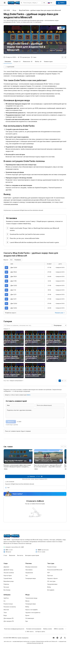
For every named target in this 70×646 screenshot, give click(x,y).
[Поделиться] (65, 57)
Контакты (20, 555)
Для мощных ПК (8, 618)
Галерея (16, 61)
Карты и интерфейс (31, 609)
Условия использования (33, 629)
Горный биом (8, 578)
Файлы (38, 61)
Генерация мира (30, 578)
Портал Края (8, 575)
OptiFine (6, 598)
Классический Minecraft (54, 569)
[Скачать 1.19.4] (6, 272)
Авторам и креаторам (32, 555)
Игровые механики (31, 567)
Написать (11, 421)
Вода (5, 615)
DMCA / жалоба (59, 629)
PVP (48, 572)
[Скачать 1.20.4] (6, 267)
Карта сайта (41, 631)
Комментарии (48, 61)
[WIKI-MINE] (16, 2)
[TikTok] (61, 637)
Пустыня (6, 587)
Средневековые (52, 584)
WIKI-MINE (7, 10)
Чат (26, 575)
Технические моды (31, 598)
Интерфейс (50, 590)
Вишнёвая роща (9, 581)
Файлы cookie (47, 629)
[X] (64, 637)
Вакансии (12, 555)
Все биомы (7, 590)
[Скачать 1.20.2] (6, 285)
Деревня (6, 567)
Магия (27, 601)
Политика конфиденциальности (14, 629)
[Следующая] (65, 380)
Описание (8, 61)
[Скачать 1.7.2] (6, 290)
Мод (63, 27)
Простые (50, 575)
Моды (14, 10)
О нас (5, 555)
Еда (26, 621)
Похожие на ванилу (10, 606)
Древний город (8, 569)
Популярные (17, 259)
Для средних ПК (9, 621)
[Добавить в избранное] (62, 57)
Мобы (49, 587)
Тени (5, 612)
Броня (27, 615)
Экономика (28, 569)
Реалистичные (51, 567)
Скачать (36, 476)
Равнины (6, 584)
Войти (28, 395)
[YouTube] (53, 637)
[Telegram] (57, 637)
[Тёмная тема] (44, 2)
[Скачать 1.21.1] (6, 294)
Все (11, 259)
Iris (4, 601)
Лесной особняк (9, 572)
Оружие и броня (52, 578)
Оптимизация (29, 618)
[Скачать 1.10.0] (6, 276)
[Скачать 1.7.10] (6, 281)
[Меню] (4, 2)
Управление (29, 572)
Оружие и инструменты (32, 612)
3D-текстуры (51, 581)
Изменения (27, 61)
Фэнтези (6, 609)
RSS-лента (30, 631)
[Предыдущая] (57, 380)
